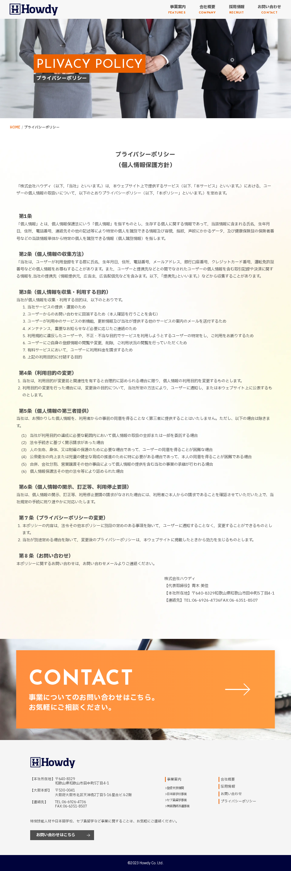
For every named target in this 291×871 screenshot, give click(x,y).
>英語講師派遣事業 (177, 806)
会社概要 (228, 779)
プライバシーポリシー (238, 801)
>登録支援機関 (174, 788)
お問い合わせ (231, 793)
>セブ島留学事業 (176, 800)
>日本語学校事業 (176, 794)
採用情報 (228, 786)
